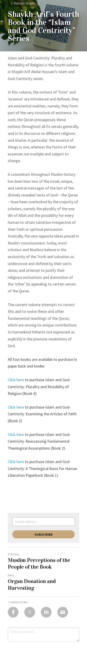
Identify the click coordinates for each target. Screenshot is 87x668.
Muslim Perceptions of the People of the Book (39, 563)
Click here (16, 379)
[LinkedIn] (46, 612)
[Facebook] (13, 612)
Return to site (24, 3)
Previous (13, 554)
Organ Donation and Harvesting (32, 584)
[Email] (62, 612)
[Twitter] (29, 612)
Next (11, 575)
